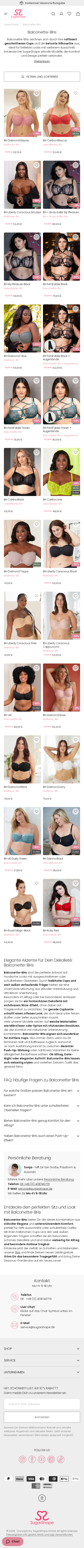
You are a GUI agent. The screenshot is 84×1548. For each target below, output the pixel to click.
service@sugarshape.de (35, 1189)
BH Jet (7, 715)
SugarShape (11, 24)
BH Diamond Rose (54, 715)
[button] (6, 14)
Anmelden (42, 1417)
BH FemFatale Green (17, 428)
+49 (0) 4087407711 (35, 1184)
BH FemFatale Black (55, 284)
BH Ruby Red (51, 930)
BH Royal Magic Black (17, 930)
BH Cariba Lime (52, 499)
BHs (17, 1252)
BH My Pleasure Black (17, 284)
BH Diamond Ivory (54, 787)
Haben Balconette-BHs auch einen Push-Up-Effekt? (36, 1138)
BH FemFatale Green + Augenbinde (57, 429)
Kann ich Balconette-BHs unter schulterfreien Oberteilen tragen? (36, 1108)
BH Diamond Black (15, 787)
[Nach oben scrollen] (79, 1543)
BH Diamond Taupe (16, 571)
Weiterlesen (42, 61)
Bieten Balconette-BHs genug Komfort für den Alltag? (37, 1123)
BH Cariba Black (14, 499)
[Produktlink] (22, 122)
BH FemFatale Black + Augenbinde (56, 357)
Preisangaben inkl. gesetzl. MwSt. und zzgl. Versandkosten (39, 1534)
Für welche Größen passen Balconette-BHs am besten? (38, 1093)
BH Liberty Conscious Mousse (22, 212)
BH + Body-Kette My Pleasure (61, 212)
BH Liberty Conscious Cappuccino (56, 645)
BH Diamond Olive (15, 356)
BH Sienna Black (53, 859)
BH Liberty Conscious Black (60, 571)
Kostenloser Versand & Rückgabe (45, 3)
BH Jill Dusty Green (15, 859)
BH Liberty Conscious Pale (20, 643)
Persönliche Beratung (59, 1179)
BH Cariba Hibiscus (55, 140)
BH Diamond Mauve (16, 140)
